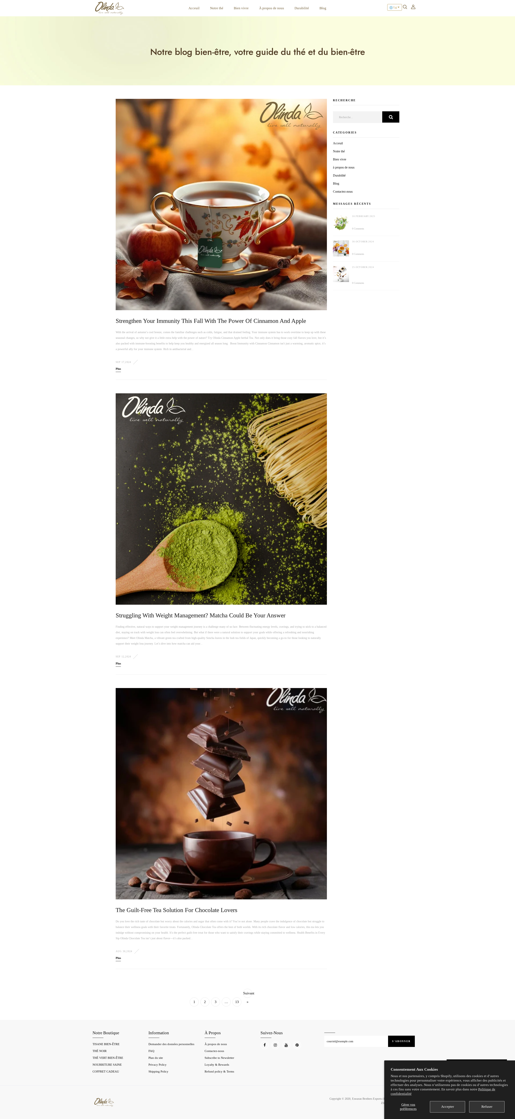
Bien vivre (241, 8)
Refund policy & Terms (219, 1071)
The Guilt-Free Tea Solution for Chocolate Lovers (176, 910)
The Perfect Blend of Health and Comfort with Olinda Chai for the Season (372, 274)
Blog (322, 8)
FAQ (151, 1051)
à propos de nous (343, 167)
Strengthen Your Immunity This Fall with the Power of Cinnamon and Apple (211, 320)
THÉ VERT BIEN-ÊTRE (108, 1057)
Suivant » (247, 997)
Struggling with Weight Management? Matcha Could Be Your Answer (200, 615)
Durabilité (302, 8)
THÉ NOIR (100, 1051)
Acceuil (194, 8)
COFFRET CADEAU (106, 1071)
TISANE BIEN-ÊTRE (106, 1044)
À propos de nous (271, 8)
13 (237, 1002)
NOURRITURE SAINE (107, 1064)
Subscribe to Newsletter (219, 1057)
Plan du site (155, 1057)
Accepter (447, 1107)
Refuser (486, 1107)
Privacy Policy (157, 1064)
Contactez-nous (343, 191)
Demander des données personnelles (171, 1044)
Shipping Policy (158, 1071)
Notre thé (216, 8)
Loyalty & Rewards (217, 1064)
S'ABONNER (401, 1041)
